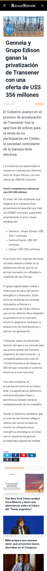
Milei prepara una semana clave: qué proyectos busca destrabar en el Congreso (22, 544)
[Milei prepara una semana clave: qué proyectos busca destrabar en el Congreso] (23, 526)
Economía (39, 104)
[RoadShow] (23, 5)
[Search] (43, 5)
